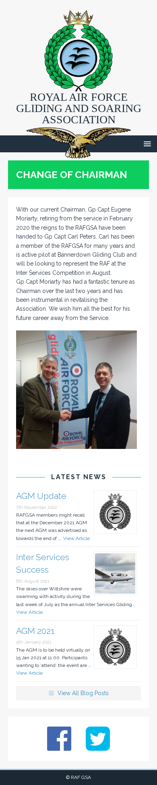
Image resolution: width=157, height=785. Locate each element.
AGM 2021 (35, 631)
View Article (75, 538)
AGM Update (41, 496)
